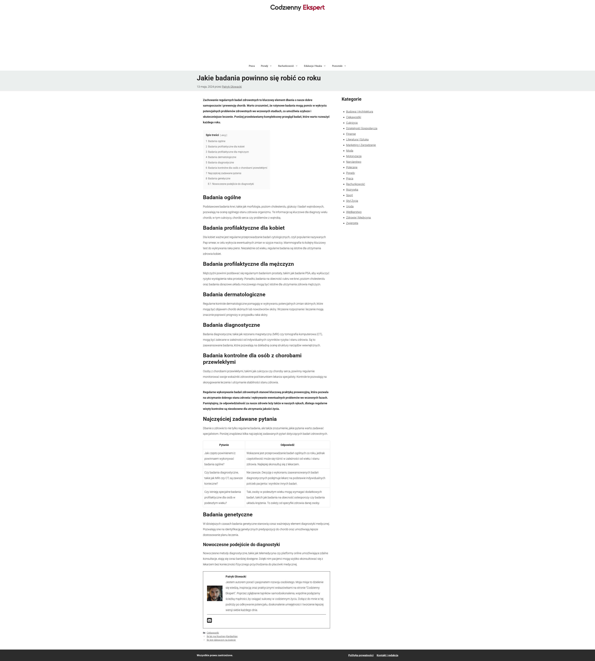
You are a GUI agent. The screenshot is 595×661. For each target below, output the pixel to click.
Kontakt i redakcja (387, 655)
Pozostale (337, 66)
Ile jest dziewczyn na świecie (221, 640)
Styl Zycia (352, 200)
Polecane (351, 167)
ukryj (223, 135)
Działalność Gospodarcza (361, 128)
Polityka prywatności (361, 655)
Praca (252, 66)
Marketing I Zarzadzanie (361, 145)
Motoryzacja (353, 156)
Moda (349, 150)
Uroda (350, 206)
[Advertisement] (297, 38)
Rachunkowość (286, 66)
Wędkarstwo (353, 212)
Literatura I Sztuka (357, 139)
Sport (349, 195)
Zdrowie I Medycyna (358, 217)
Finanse (351, 134)
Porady (264, 66)
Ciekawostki (213, 632)
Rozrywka (352, 189)
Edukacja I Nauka (313, 66)
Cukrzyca (352, 122)
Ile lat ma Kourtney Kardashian (222, 636)
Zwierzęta (352, 223)
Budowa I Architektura (359, 111)
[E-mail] (209, 621)
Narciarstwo (353, 161)
